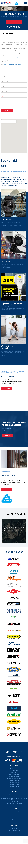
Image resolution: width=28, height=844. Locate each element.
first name (3, 68)
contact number (4, 88)
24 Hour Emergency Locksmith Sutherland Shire (14, 794)
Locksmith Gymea (14, 776)
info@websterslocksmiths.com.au (12, 64)
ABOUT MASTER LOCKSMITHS (6, 489)
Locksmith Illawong (14, 786)
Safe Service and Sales (14, 796)
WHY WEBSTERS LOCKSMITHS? (7, 389)
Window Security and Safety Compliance (14, 803)
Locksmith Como (14, 770)
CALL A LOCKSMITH (14, 21)
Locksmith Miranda (14, 782)
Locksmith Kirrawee (14, 780)
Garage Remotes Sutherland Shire (14, 817)
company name (4, 78)
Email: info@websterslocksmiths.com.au (11, 755)
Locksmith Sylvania (14, 784)
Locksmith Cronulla (14, 772)
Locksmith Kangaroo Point (14, 778)
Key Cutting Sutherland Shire (14, 819)
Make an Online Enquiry (14, 830)
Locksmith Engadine (14, 774)
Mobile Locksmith (14, 801)
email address (4, 83)
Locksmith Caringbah (14, 768)
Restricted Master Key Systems (14, 811)
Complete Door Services (14, 813)
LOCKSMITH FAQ (7, 435)
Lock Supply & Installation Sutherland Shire (14, 821)
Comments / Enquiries (5, 98)
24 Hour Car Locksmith (14, 815)
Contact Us (14, 828)
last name (3, 73)
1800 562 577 (14, 26)
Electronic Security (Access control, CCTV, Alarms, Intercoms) (14, 798)
